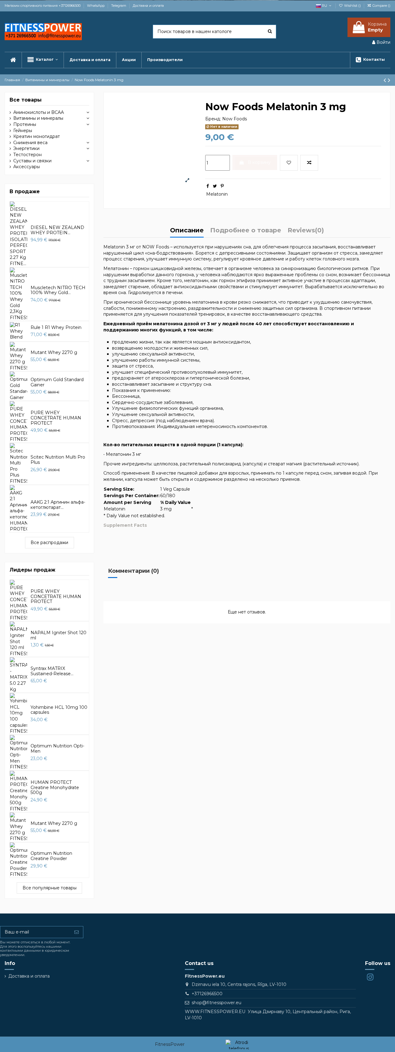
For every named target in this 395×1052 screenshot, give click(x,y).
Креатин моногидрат (36, 136)
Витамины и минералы (38, 118)
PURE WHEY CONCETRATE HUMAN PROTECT (56, 418)
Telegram (119, 5)
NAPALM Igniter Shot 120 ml (58, 635)
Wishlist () (352, 5)
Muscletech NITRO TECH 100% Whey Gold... (58, 290)
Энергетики (26, 148)
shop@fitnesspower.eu (216, 1002)
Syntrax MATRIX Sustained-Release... (52, 671)
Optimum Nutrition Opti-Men (57, 748)
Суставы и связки (32, 161)
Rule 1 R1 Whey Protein (56, 327)
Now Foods (234, 119)
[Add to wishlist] (289, 163)
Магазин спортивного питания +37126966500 (43, 5)
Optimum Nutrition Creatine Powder (51, 855)
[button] (43, 60)
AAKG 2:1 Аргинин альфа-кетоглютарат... (58, 504)
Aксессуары (26, 166)
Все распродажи (49, 542)
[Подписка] (76, 932)
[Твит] (215, 186)
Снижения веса (30, 142)
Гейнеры (22, 130)
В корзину (259, 162)
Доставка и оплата (148, 5)
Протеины (24, 124)
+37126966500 (207, 993)
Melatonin (217, 194)
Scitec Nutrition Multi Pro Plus (58, 459)
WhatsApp (96, 5)
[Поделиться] (207, 186)
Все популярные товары (50, 888)
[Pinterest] (222, 186)
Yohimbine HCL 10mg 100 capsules (59, 710)
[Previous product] (386, 80)
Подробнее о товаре (245, 230)
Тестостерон (27, 154)
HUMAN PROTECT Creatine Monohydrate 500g (55, 788)
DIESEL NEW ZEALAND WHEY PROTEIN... (57, 230)
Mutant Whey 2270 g (54, 352)
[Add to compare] (309, 163)
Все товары (26, 100)
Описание (187, 230)
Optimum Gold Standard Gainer (57, 382)
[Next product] (389, 80)
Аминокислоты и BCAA (38, 112)
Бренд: (213, 119)
